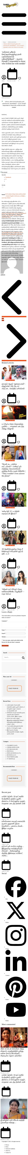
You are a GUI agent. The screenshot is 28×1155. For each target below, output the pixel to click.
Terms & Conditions (10, 1148)
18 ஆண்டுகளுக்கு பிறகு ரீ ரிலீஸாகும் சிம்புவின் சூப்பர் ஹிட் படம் (12, 551)
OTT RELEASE (11, 749)
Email (4, 633)
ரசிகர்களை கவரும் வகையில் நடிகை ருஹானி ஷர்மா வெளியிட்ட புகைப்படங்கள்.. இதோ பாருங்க (16, 714)
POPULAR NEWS (6, 97)
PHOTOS (9, 751)
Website (4, 636)
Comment (4, 621)
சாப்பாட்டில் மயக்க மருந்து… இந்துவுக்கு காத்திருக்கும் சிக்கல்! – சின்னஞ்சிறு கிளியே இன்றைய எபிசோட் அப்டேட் (13, 851)
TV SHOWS (10, 758)
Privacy (7, 1144)
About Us (7, 1150)
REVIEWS (9, 755)
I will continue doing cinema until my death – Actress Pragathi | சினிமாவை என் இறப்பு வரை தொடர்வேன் (14, 195)
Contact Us (8, 1152)
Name (4, 630)
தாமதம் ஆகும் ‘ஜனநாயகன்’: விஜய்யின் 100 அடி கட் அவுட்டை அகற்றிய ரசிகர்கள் (13, 386)
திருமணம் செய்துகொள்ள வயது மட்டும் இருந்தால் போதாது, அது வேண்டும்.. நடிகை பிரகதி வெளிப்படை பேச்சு (14, 215)
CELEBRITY (10, 745)
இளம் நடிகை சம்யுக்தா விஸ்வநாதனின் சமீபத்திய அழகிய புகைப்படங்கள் (15, 731)
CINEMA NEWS (11, 747)
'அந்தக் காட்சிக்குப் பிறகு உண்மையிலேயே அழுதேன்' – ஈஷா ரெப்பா (13, 591)
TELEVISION (10, 757)
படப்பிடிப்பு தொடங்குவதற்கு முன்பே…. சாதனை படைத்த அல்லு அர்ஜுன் (13, 426)
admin (3, 80)
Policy (6, 1146)
